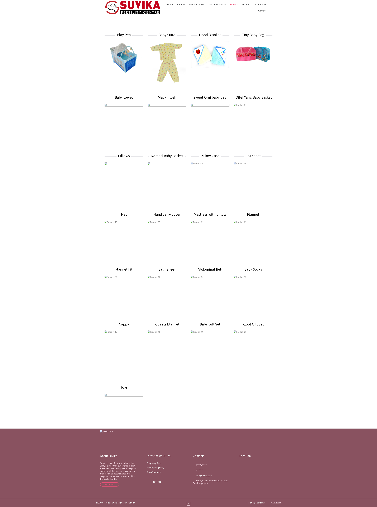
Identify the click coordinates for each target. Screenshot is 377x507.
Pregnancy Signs (154, 463)
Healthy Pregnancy (155, 468)
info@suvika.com (202, 475)
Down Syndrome (154, 472)
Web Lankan (130, 503)
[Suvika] (132, 7)
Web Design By (118, 503)
